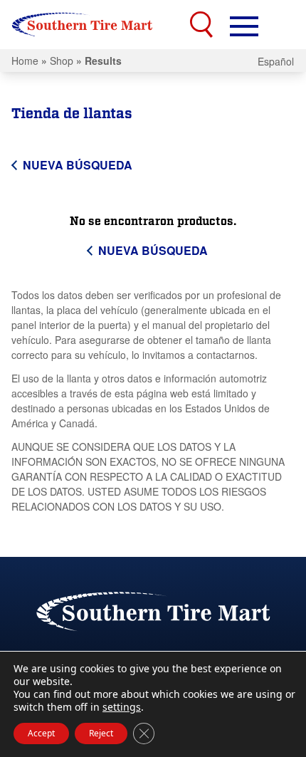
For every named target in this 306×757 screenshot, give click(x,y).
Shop (61, 60)
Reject (101, 733)
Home (24, 60)
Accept (41, 733)
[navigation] (244, 25)
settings (121, 707)
